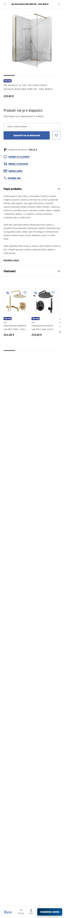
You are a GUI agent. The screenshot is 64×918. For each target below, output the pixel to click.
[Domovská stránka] (8, 912)
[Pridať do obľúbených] (25, 293)
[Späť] (5, 4)
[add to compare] (8, 293)
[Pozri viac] (58, 4)
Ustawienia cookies (49, 911)
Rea (5, 322)
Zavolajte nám (14, 178)
